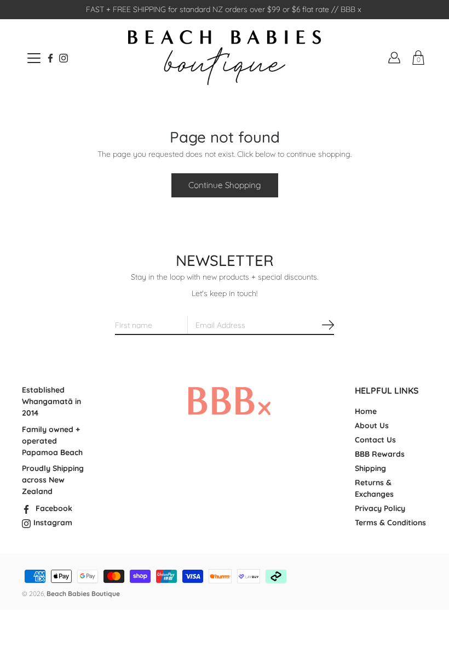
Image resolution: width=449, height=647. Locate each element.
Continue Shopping (224, 185)
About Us (372, 425)
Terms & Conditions (390, 522)
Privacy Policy (380, 508)
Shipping (370, 468)
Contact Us (375, 440)
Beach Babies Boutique (83, 593)
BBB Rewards (380, 454)
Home (366, 411)
